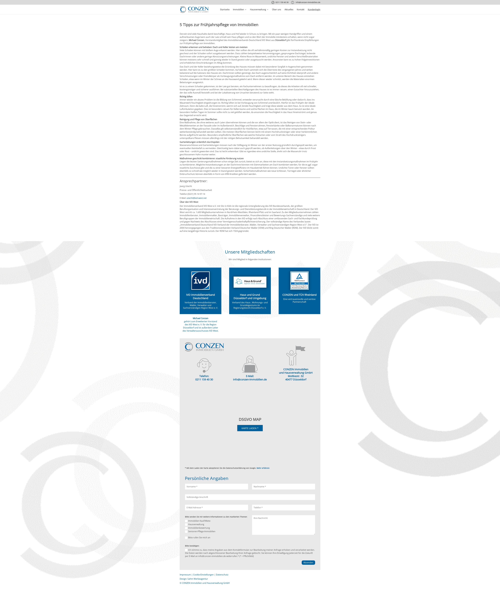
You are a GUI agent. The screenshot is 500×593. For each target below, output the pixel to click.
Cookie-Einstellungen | (204, 574)
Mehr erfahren (263, 468)
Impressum (185, 574)
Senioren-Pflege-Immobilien (201, 531)
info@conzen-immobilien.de (308, 2)
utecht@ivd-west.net (197, 198)
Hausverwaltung (258, 10)
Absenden (308, 562)
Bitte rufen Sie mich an (199, 537)
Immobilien (238, 10)
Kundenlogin (314, 10)
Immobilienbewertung (199, 527)
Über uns (276, 10)
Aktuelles (289, 10)
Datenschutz (222, 574)
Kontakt (300, 10)
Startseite (225, 10)
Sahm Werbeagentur (198, 578)
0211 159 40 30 (282, 2)
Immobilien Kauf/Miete (199, 520)
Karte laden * (250, 428)
